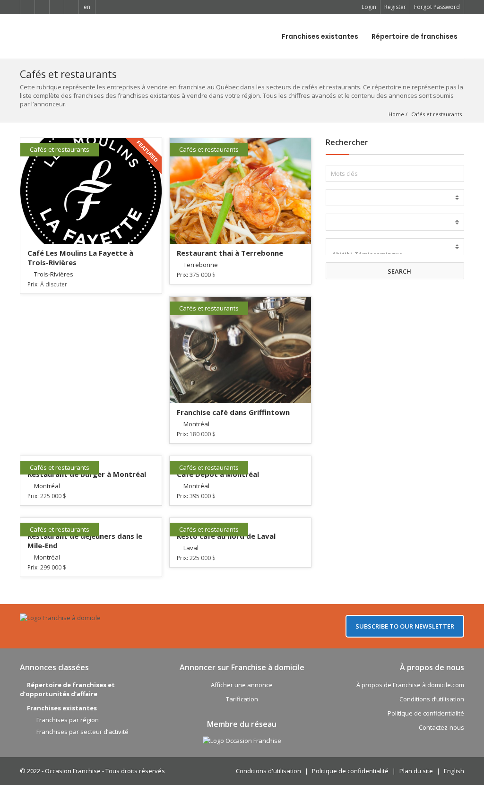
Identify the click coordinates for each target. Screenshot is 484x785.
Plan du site (416, 771)
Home (396, 114)
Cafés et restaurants (436, 114)
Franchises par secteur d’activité (82, 731)
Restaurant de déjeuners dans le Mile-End (84, 540)
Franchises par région (67, 720)
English (454, 771)
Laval (191, 547)
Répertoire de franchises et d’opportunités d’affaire (67, 689)
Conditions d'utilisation (268, 771)
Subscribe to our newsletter (404, 626)
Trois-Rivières (53, 274)
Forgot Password (437, 7)
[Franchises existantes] (395, 197)
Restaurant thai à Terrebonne (230, 253)
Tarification (242, 699)
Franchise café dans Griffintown (233, 412)
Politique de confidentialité (426, 713)
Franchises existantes (320, 36)
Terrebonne (200, 264)
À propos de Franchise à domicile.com (410, 685)
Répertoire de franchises (415, 36)
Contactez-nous (441, 727)
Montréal (196, 424)
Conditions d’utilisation (431, 699)
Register (395, 7)
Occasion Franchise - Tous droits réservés (105, 771)
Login (369, 7)
